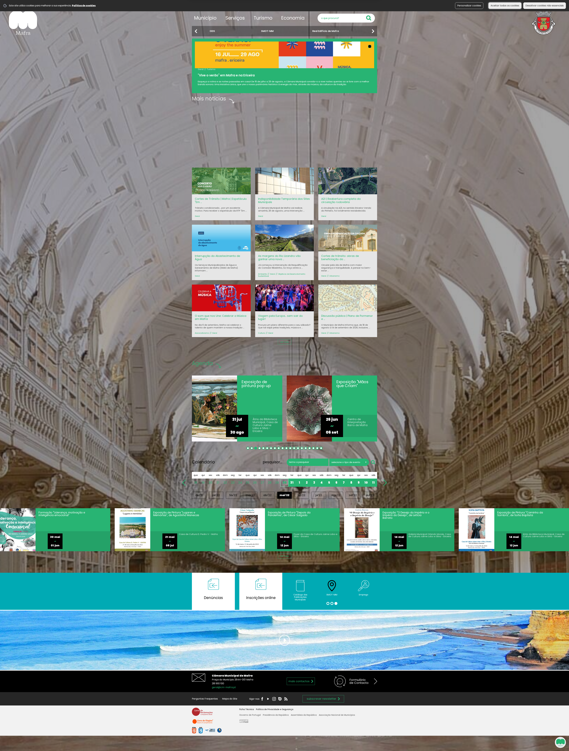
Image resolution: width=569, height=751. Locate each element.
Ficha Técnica (246, 709)
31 (292, 482)
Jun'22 (301, 495)
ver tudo (284, 342)
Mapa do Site (229, 698)
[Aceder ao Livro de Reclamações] (202, 713)
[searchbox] (346, 18)
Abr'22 (267, 495)
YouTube (268, 698)
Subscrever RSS (286, 698)
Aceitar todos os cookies (505, 5)
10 (366, 482)
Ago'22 (335, 495)
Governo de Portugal (250, 714)
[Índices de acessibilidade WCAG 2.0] (207, 730)
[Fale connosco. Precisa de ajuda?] (534, 742)
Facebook (262, 698)
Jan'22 (216, 495)
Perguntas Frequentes (205, 698)
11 (373, 482)
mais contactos (299, 681)
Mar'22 (250, 495)
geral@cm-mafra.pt (224, 687)
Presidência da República (276, 714)
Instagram (274, 698)
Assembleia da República (304, 714)
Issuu (280, 698)
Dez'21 (199, 495)
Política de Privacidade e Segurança (274, 709)
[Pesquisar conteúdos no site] (373, 462)
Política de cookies (84, 5)
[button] (196, 31)
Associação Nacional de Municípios (337, 714)
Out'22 (370, 495)
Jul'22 (318, 495)
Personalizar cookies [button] (469, 5)
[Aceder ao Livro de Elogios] (203, 722)
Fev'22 (233, 495)
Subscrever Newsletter (321, 699)
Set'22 (353, 495)
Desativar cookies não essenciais (544, 5)
